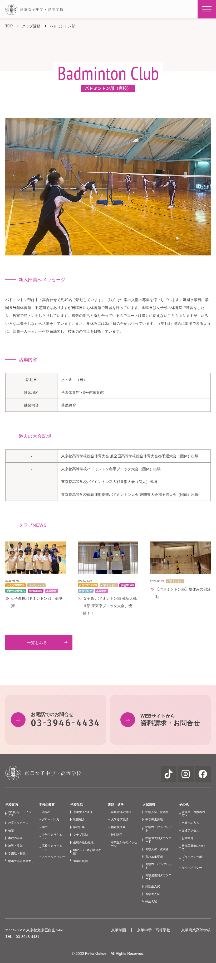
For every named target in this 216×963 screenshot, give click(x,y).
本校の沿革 (15, 838)
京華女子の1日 (82, 812)
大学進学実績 (119, 819)
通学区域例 (80, 861)
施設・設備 (15, 846)
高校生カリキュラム (52, 847)
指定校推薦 (118, 827)
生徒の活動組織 (83, 842)
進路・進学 (116, 804)
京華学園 (118, 929)
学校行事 (79, 827)
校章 (11, 830)
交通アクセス (190, 830)
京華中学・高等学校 (153, 929)
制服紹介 (79, 819)
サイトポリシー (192, 867)
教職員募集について (193, 847)
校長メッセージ (18, 823)
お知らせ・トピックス (19, 813)
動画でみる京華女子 (21, 861)
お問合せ (187, 838)
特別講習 (116, 834)
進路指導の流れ (121, 812)
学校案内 (11, 804)
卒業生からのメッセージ (124, 844)
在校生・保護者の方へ (193, 813)
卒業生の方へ (190, 823)
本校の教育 (47, 804)
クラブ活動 (80, 834)
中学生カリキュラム (52, 836)
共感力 (46, 812)
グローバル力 (50, 819)
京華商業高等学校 (196, 929)
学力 (45, 827)
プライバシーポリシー (193, 858)
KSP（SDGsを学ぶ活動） (87, 851)
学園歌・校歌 (17, 853)
